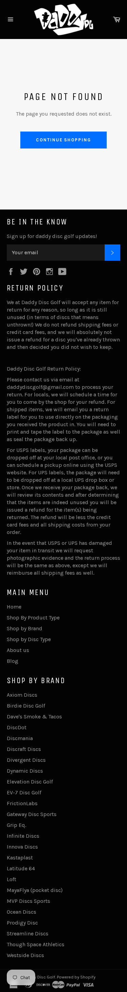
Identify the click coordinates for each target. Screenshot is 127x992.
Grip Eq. (16, 825)
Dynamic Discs (25, 771)
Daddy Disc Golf (39, 976)
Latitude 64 (21, 868)
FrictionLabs (22, 803)
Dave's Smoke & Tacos (34, 716)
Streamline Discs (27, 933)
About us (18, 650)
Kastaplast (20, 857)
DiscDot (16, 727)
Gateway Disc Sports (32, 814)
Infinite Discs (23, 836)
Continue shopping (63, 139)
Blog (12, 661)
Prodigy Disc (22, 922)
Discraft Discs (24, 749)
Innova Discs (22, 847)
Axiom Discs (22, 695)
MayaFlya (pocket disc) (35, 890)
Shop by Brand (24, 628)
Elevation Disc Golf (30, 781)
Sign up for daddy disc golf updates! (52, 236)
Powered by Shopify (76, 976)
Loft (11, 879)
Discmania (20, 738)
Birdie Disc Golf (26, 705)
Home (14, 606)
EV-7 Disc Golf (24, 792)
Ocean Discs (21, 912)
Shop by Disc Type (29, 639)
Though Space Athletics (35, 944)
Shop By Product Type (33, 617)
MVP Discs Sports (28, 901)
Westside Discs (25, 955)
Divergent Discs (26, 760)
